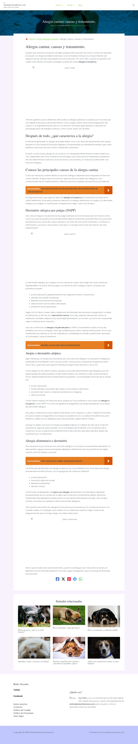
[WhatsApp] (80, 579)
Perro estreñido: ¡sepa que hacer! (66, 627)
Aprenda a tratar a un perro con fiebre (33, 661)
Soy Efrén (82, 698)
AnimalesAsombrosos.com (15, 4)
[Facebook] (57, 579)
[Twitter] (63, 579)
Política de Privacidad (23, 713)
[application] (62, 5)
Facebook (18, 696)
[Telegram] (75, 579)
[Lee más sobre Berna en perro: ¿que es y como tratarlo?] (34, 616)
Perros (32, 39)
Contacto (17, 707)
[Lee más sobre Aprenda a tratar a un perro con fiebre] (34, 647)
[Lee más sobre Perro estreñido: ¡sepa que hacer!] (69, 615)
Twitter (16, 690)
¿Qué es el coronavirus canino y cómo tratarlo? (103, 662)
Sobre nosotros (20, 704)
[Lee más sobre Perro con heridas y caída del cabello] (104, 616)
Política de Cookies (22, 710)
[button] (59, 5)
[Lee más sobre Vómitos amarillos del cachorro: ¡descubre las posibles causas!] (69, 647)
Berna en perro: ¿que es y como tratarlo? (31, 630)
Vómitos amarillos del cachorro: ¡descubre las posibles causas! (66, 662)
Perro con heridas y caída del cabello (103, 630)
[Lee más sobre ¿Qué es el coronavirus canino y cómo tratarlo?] (104, 647)
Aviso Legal (18, 716)
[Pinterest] (69, 579)
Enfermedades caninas (79, 26)
